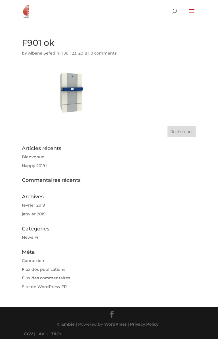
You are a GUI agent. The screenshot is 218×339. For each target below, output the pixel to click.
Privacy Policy (144, 324)
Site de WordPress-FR (44, 286)
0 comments (104, 53)
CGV (28, 333)
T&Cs (56, 333)
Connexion (33, 260)
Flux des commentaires (46, 277)
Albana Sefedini (44, 53)
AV (41, 333)
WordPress (115, 324)
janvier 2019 (34, 214)
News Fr (30, 237)
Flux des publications (43, 269)
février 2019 (33, 205)
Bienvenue (33, 156)
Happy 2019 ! (34, 165)
